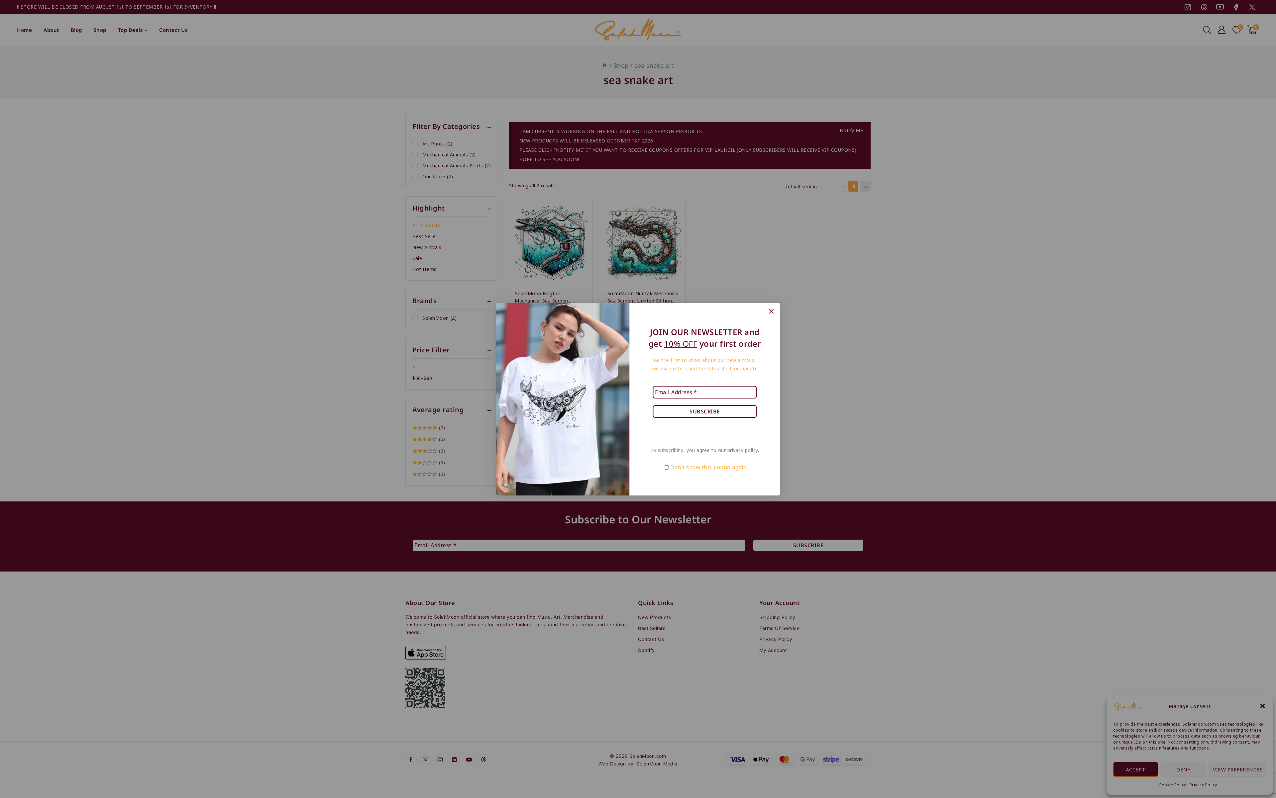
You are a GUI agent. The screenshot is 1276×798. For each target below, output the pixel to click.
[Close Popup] (771, 311)
